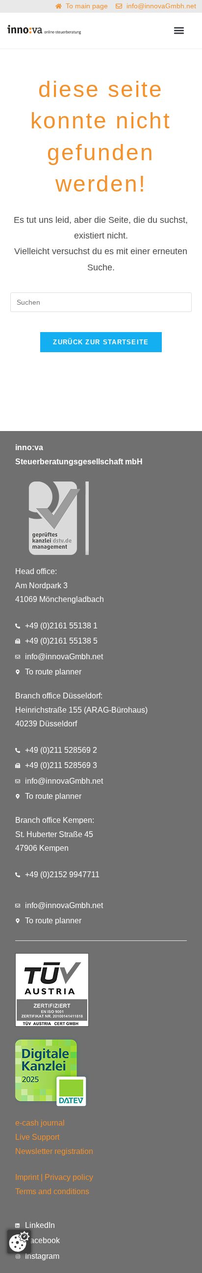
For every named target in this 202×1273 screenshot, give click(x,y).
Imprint (27, 1177)
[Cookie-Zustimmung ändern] (19, 1241)
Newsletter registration (54, 1151)
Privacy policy (69, 1177)
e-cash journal (40, 1123)
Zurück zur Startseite (101, 342)
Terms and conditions (52, 1191)
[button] (179, 31)
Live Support (37, 1137)
